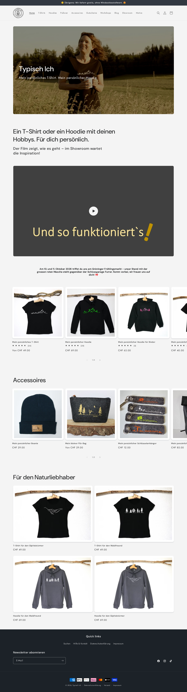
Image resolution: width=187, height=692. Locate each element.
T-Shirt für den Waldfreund (108, 545)
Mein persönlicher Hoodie (78, 342)
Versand (107, 685)
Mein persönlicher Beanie (25, 443)
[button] (158, 13)
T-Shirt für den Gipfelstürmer (28, 545)
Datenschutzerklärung (100, 643)
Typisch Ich (77, 685)
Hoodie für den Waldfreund (27, 616)
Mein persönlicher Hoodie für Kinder (136, 342)
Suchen (67, 643)
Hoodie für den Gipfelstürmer (109, 616)
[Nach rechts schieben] (100, 360)
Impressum (118, 643)
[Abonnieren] (62, 660)
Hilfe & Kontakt (80, 643)
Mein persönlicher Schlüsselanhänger (137, 443)
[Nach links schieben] (87, 360)
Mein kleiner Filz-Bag (75, 443)
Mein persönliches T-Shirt (25, 342)
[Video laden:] (93, 211)
